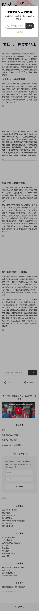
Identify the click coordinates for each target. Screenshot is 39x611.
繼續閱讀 (19, 32)
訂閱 (30, 25)
